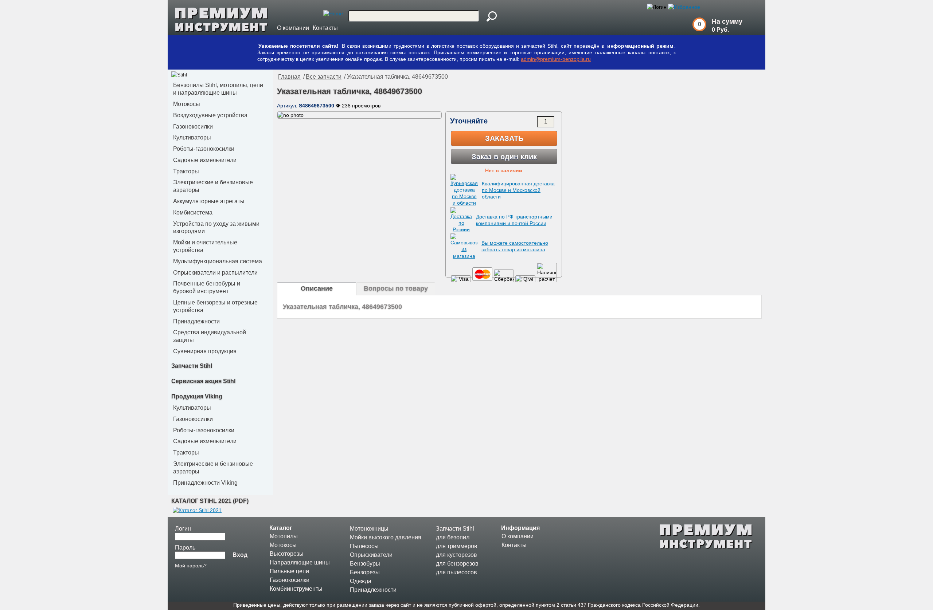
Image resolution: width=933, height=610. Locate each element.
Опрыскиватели (371, 555)
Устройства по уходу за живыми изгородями (216, 228)
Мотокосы (186, 104)
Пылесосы (364, 546)
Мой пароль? (191, 565)
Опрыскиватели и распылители (215, 272)
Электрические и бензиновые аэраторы (213, 186)
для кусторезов (456, 555)
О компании (293, 28)
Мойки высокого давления (385, 537)
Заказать (504, 138)
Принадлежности (196, 321)
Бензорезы (365, 572)
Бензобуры (365, 563)
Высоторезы (287, 554)
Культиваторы (192, 137)
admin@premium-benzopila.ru (556, 59)
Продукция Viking (196, 396)
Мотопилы (284, 536)
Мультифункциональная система (217, 261)
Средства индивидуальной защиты (209, 336)
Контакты (325, 28)
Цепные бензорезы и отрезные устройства (215, 306)
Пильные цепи (289, 571)
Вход (240, 555)
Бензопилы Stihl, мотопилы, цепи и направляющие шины (218, 89)
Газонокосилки (193, 126)
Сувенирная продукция (205, 351)
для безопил (452, 537)
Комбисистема (192, 212)
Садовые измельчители (205, 160)
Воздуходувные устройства (210, 115)
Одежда (360, 581)
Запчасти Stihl (191, 366)
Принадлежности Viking (205, 483)
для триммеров (456, 546)
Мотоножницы (369, 529)
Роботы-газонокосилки (203, 149)
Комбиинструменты (296, 589)
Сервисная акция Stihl (203, 381)
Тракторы (186, 171)
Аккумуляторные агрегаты (209, 201)
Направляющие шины (300, 562)
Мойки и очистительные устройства (205, 246)
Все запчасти (323, 77)
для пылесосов (456, 572)
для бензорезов (457, 563)
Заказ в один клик (504, 157)
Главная (289, 77)
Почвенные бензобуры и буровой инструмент (206, 287)
